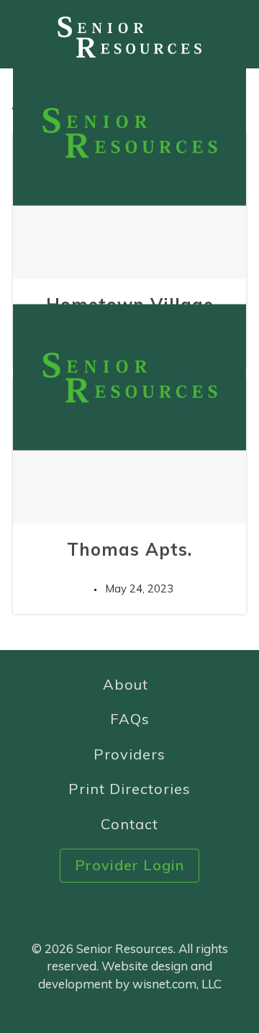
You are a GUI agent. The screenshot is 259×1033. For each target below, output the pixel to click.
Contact (129, 824)
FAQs (130, 719)
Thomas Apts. (129, 549)
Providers (129, 754)
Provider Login (129, 865)
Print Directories (129, 789)
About (125, 684)
